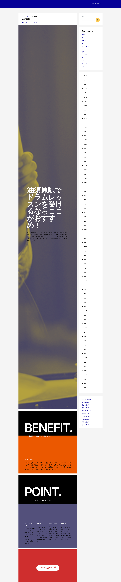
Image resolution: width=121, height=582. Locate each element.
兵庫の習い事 (85, 422)
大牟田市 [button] (85, 101)
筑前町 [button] (85, 259)
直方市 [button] (85, 186)
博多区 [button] (85, 212)
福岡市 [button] (85, 191)
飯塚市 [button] (85, 80)
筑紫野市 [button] (85, 174)
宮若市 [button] (85, 238)
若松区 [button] (85, 148)
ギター (84, 43)
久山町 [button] (85, 310)
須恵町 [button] (85, 306)
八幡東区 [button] (85, 144)
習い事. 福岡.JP (96, 4)
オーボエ (84, 40)
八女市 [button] (85, 251)
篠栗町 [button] (85, 293)
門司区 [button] (85, 135)
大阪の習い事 (85, 419)
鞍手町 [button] (85, 319)
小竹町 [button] (85, 323)
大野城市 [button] (85, 97)
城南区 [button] (85, 199)
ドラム (84, 52)
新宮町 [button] (85, 302)
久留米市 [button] (85, 152)
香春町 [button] (85, 340)
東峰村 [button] (85, 263)
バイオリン (85, 54)
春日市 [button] (85, 110)
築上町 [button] (85, 362)
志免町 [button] (85, 298)
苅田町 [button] (85, 379)
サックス (84, 49)
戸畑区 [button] (85, 131)
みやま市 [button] (85, 233)
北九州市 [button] (85, 118)
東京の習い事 (85, 408)
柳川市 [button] (85, 246)
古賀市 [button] (85, 157)
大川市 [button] (85, 92)
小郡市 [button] (85, 105)
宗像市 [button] (85, 242)
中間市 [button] (85, 182)
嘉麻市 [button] (85, 114)
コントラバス (85, 46)
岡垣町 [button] (85, 272)
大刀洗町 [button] (85, 370)
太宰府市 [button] (85, 165)
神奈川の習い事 (86, 410)
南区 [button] (85, 221)
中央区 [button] (85, 204)
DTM (83, 35)
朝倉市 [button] (85, 75)
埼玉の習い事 (85, 402)
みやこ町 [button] (85, 383)
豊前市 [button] (85, 229)
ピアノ (84, 57)
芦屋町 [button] (85, 268)
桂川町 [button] (85, 315)
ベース (84, 60)
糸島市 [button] (85, 84)
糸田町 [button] (85, 327)
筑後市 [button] (85, 169)
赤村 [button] (85, 353)
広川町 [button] (85, 387)
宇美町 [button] (85, 285)
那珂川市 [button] (85, 178)
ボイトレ (84, 63)
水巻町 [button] (85, 280)
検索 (83, 16)
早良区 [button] (85, 195)
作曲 (83, 66)
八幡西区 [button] (85, 139)
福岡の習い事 (85, 425)
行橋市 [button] (85, 255)
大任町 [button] (85, 332)
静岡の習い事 (85, 413)
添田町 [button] (85, 345)
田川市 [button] (85, 161)
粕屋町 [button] (85, 289)
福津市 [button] (85, 225)
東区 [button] (85, 216)
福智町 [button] (85, 349)
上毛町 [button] (85, 357)
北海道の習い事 (86, 399)
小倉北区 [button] (85, 122)
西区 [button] (85, 208)
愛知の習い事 (85, 416)
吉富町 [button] (85, 366)
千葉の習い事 (85, 405)
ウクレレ (84, 37)
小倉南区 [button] (85, 127)
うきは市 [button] (85, 88)
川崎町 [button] (85, 336)
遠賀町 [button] (85, 276)
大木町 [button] (85, 374)
